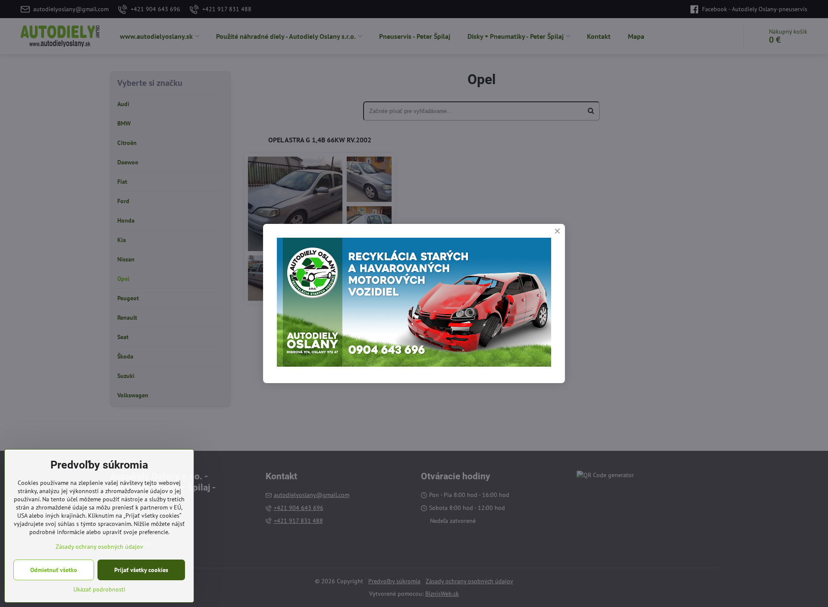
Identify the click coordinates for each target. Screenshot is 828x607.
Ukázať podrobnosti (99, 589)
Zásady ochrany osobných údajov (99, 546)
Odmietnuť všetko (53, 570)
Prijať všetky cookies (141, 570)
